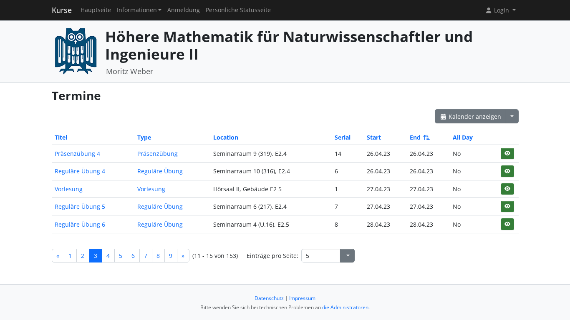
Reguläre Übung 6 (80, 224)
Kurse (62, 10)
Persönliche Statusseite (238, 10)
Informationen (137, 10)
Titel (61, 137)
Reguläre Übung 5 (80, 206)
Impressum (302, 298)
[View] (507, 153)
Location (225, 137)
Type (144, 137)
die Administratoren (345, 307)
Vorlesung (69, 189)
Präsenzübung (157, 154)
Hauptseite (96, 10)
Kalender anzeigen (474, 116)
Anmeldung (183, 10)
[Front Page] (75, 51)
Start (374, 137)
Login (501, 10)
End (415, 137)
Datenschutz (269, 298)
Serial (343, 137)
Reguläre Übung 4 (80, 171)
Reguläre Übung (160, 171)
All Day (463, 137)
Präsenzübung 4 (77, 154)
